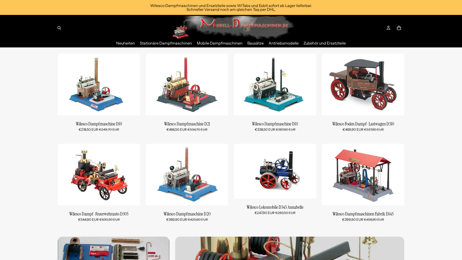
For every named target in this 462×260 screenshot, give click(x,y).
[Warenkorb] (399, 28)
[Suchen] (59, 28)
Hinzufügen (136, 108)
